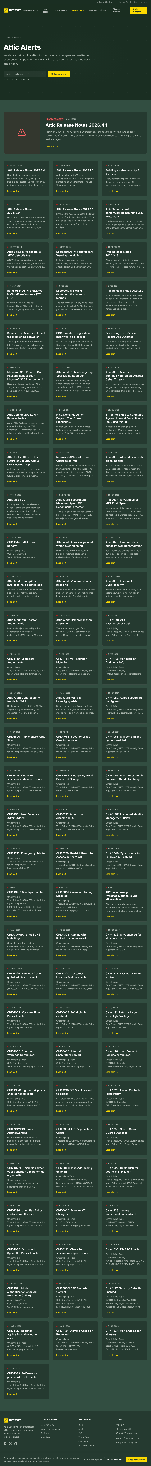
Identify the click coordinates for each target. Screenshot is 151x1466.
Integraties (60, 10)
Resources (77, 10)
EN (104, 10)
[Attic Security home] (13, 10)
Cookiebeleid (44, 1461)
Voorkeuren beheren (92, 1459)
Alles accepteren (136, 1459)
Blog (80, 1425)
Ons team (83, 1441)
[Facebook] (15, 1443)
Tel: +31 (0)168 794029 (127, 1438)
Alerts (81, 1429)
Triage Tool (83, 1437)
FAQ (80, 1433)
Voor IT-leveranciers (50, 1429)
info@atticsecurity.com (127, 1442)
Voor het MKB (47, 1425)
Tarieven (93, 10)
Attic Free (45, 1437)
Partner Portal (125, 2)
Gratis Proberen (137, 10)
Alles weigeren (114, 1459)
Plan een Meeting (116, 10)
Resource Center (86, 1445)
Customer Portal (140, 2)
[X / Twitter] (10, 1443)
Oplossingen (29, 10)
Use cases (46, 10)
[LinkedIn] (5, 1443)
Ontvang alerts (58, 74)
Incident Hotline (105, 2)
